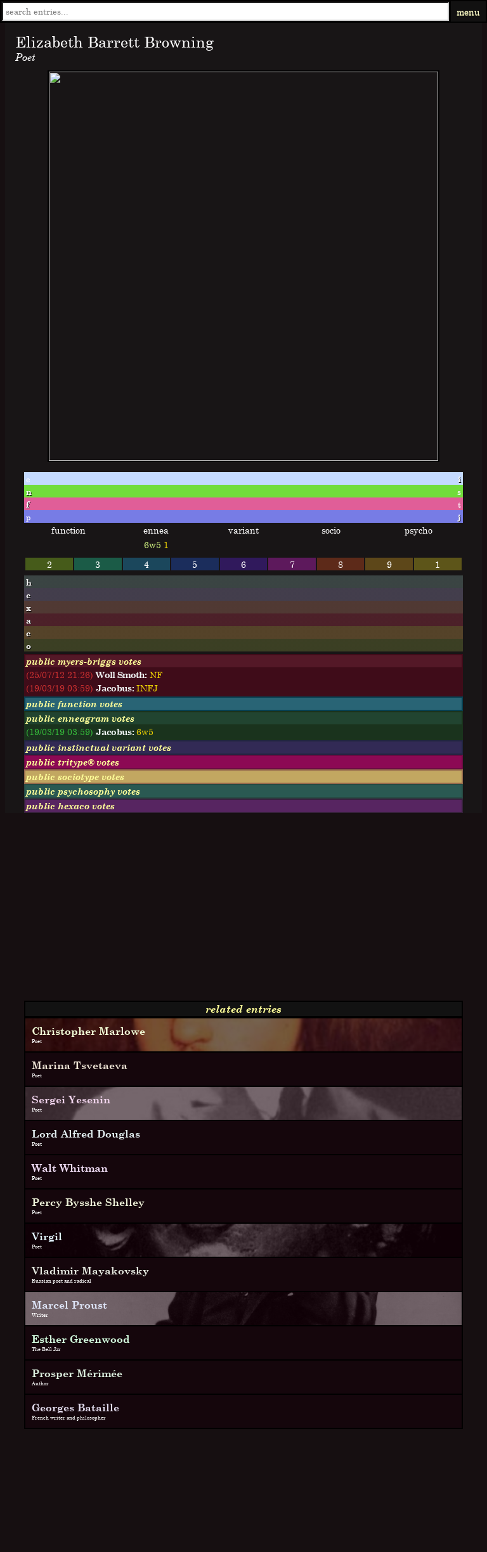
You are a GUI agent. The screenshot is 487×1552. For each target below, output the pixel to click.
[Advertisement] (243, 912)
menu (468, 11)
